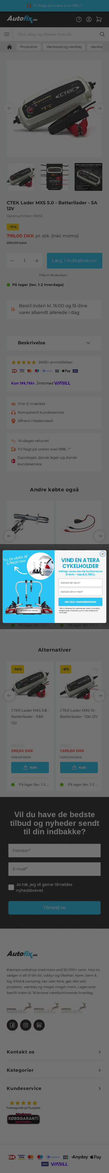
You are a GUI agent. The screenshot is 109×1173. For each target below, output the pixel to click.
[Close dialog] (102, 553)
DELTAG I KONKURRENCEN (80, 602)
